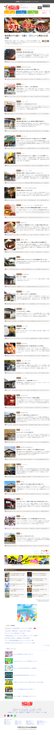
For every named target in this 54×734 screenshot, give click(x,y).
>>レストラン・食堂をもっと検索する (42, 553)
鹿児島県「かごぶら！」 (19, 724)
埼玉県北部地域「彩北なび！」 (31, 724)
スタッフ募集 (43, 712)
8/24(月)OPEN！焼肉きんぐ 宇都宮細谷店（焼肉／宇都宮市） (17, 638)
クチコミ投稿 (46, 5)
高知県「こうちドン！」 (41, 724)
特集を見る (44, 12)
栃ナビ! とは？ (28, 706)
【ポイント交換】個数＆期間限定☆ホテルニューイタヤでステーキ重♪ (19, 640)
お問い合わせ (32, 710)
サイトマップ (38, 710)
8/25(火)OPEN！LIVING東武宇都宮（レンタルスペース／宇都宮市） (19, 628)
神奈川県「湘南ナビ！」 (30, 723)
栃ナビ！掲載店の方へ (20, 712)
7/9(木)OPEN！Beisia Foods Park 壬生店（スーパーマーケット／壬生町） (20, 642)
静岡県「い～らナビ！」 (41, 723)
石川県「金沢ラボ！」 (7, 724)
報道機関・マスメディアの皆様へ (33, 712)
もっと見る (47, 645)
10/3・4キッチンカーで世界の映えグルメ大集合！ (15, 633)
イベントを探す (21, 12)
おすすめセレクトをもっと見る (42, 599)
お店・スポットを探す (9, 12)
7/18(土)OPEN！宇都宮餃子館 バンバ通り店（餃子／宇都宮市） (18, 630)
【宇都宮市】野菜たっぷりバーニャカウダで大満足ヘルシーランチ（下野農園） (21, 635)
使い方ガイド (15, 710)
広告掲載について (11, 712)
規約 (27, 710)
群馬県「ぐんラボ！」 (7, 723)
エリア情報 (32, 12)
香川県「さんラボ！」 (18, 723)
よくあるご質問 (22, 710)
